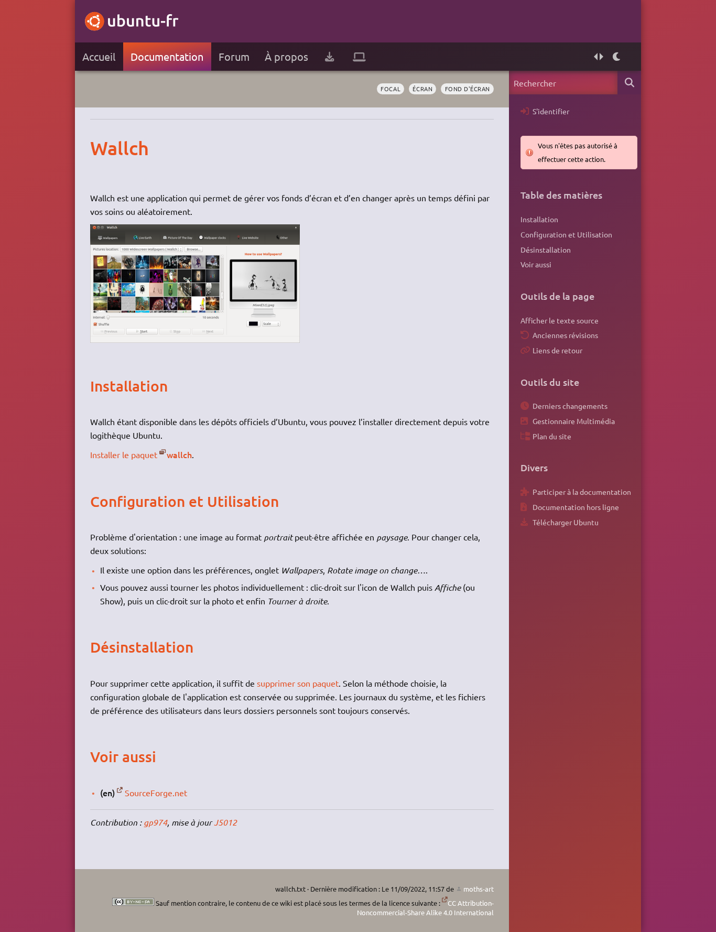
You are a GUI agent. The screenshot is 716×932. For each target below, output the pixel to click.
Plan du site (552, 436)
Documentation (167, 56)
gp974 (155, 822)
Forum (234, 56)
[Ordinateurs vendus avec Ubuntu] (359, 56)
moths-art (478, 888)
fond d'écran (467, 88)
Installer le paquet (123, 454)
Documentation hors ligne (576, 507)
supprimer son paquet (298, 683)
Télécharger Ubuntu (566, 522)
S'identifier (551, 111)
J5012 (225, 822)
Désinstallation (545, 249)
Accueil (98, 56)
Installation (539, 219)
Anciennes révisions (565, 335)
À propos (286, 56)
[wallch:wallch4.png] (195, 339)
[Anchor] (101, 148)
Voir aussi (535, 264)
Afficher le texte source (559, 320)
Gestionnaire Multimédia (574, 421)
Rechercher (629, 82)
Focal (390, 88)
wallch (179, 454)
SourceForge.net (156, 792)
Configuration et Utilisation (566, 234)
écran (422, 88)
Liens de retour (557, 350)
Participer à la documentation (582, 491)
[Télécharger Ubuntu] (329, 56)
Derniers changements (570, 405)
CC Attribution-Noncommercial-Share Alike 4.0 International (425, 907)
